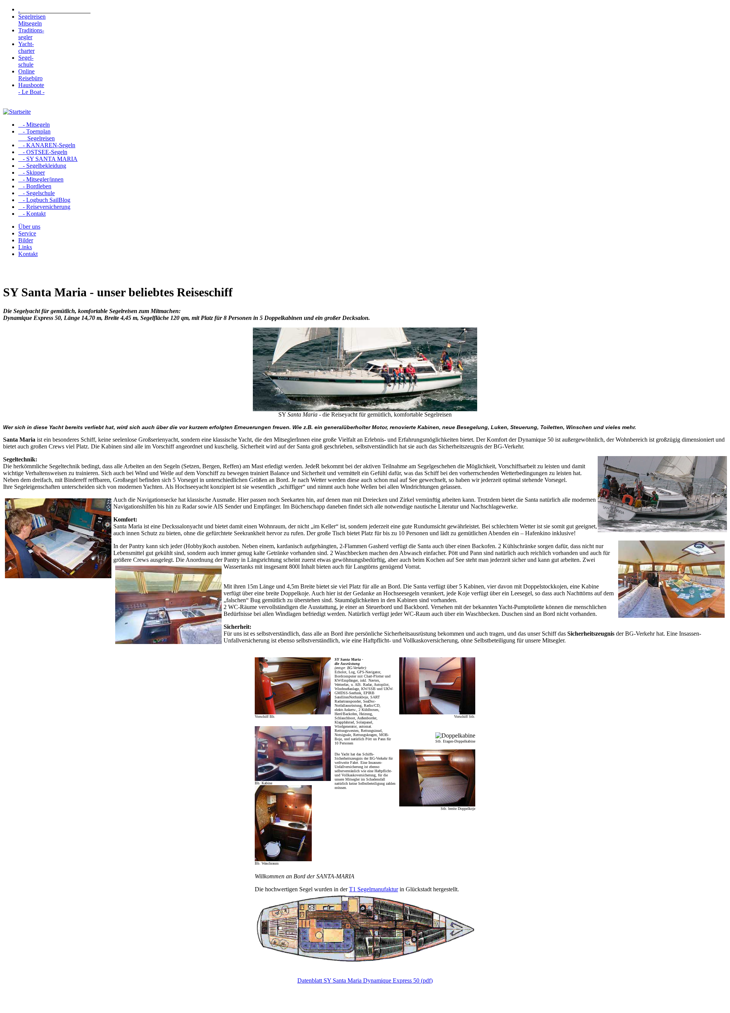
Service (27, 233)
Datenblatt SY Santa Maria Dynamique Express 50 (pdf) (365, 980)
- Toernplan (36, 135)
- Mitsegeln (34, 124)
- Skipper (31, 172)
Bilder (25, 240)
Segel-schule (25, 61)
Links (25, 247)
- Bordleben (34, 186)
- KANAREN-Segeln (46, 145)
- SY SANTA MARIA (48, 159)
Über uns (29, 226)
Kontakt (28, 254)
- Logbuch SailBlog (44, 200)
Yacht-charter (26, 47)
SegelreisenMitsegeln (32, 20)
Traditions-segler (31, 33)
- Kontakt (32, 213)
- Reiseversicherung (44, 207)
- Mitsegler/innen (40, 179)
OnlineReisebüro (30, 74)
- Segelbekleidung (42, 165)
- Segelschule (36, 193)
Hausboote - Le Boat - (31, 88)
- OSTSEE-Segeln (42, 152)
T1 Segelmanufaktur (373, 889)
